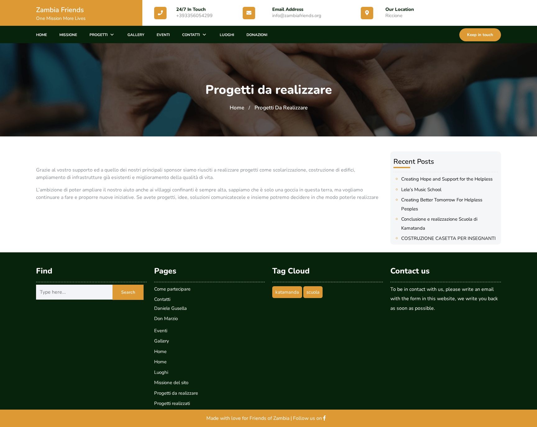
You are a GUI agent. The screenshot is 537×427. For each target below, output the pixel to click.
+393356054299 (194, 15)
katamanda (287, 292)
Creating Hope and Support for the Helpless (447, 179)
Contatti (191, 34)
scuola (312, 292)
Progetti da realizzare (176, 393)
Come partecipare (172, 289)
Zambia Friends (60, 10)
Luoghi (227, 34)
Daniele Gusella (170, 308)
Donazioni (256, 34)
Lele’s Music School (421, 189)
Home (41, 34)
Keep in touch (480, 35)
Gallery (135, 34)
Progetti (99, 34)
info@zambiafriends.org (296, 15)
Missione (68, 34)
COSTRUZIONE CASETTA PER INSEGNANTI (448, 238)
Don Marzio (166, 318)
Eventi (163, 34)
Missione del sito (171, 382)
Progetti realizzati (172, 403)
